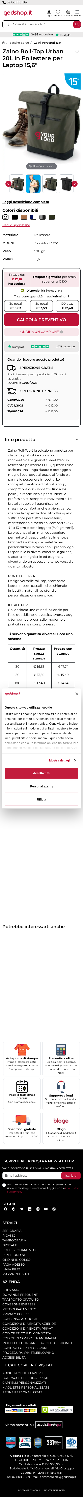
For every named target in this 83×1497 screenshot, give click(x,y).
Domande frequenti (20, 1295)
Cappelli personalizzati (24, 1383)
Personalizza (39, 786)
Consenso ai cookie (20, 1319)
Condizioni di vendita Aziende (29, 1324)
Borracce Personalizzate (25, 1378)
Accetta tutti (41, 773)
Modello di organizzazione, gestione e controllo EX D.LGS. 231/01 (37, 1345)
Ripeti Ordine (14, 1255)
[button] (16, 225)
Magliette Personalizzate (25, 1387)
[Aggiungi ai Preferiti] (77, 51)
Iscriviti (71, 1175)
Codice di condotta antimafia (29, 1338)
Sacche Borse (19, 42)
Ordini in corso (16, 1260)
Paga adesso (13, 1264)
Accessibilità (14, 1357)
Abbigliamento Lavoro (22, 1373)
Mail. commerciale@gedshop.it (54, 1477)
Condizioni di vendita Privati (28, 1328)
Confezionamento (19, 1250)
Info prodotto (20, 439)
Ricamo (9, 1235)
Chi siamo (10, 1290)
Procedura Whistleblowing (28, 1353)
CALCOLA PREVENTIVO (41, 319)
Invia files (11, 1269)
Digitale (9, 1245)
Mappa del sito (15, 1274)
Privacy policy (15, 1314)
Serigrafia (12, 1231)
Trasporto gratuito (20, 1299)
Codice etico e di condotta (26, 1333)
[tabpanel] (41, 596)
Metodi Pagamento (19, 1309)
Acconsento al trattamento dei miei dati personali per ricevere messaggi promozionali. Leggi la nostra (43, 1188)
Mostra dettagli (60, 760)
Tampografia (14, 1240)
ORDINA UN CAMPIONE (39, 332)
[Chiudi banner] (77, 693)
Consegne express (18, 1304)
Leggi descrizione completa (25, 202)
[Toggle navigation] (77, 12)
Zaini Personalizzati (48, 42)
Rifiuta (41, 799)
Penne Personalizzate (22, 1392)
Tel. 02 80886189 (18, 1477)
